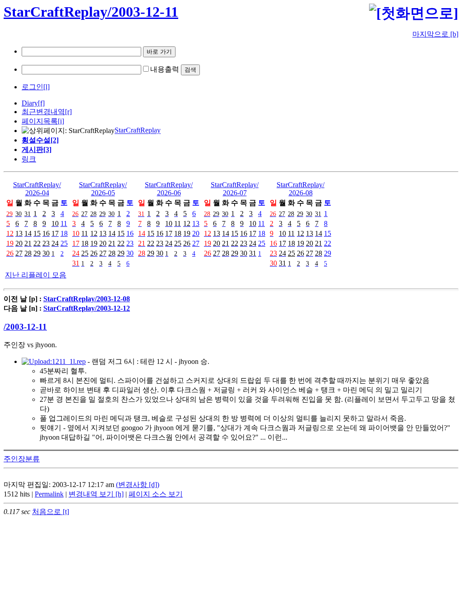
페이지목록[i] (43, 121)
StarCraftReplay (138, 130)
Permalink (49, 494)
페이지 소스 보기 (156, 494)
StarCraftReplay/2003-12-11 (91, 12)
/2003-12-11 (25, 326)
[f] (41, 103)
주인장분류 (22, 459)
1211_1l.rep (69, 361)
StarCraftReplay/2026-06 (169, 189)
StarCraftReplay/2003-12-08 (86, 299)
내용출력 (164, 69)
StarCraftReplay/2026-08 (300, 189)
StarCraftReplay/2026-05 (103, 189)
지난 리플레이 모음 (35, 275)
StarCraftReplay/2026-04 (37, 189)
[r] (68, 111)
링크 (29, 159)
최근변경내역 (43, 111)
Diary (30, 103)
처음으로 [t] (50, 511)
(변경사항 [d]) (137, 484)
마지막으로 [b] (435, 34)
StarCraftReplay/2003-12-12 (86, 308)
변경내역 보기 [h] (96, 494)
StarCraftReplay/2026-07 (235, 189)
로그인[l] (36, 87)
